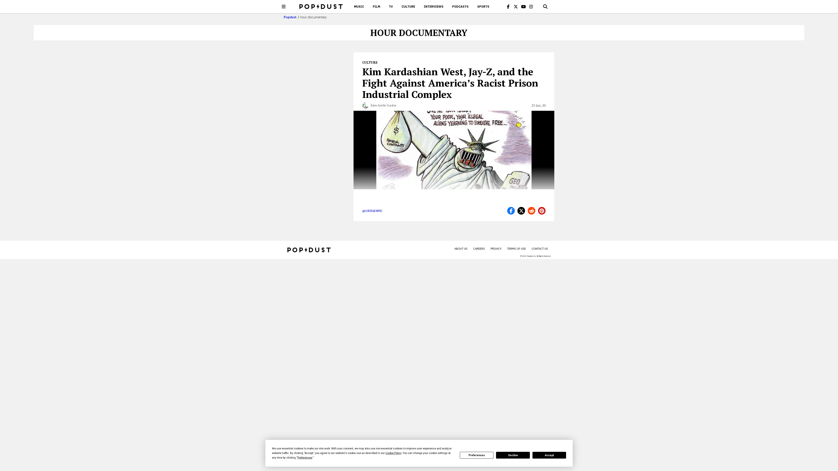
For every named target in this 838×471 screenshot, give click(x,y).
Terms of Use (516, 249)
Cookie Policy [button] (393, 453)
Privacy (496, 249)
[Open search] (545, 6)
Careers (479, 249)
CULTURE (408, 7)
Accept (549, 455)
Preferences (477, 455)
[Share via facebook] (511, 211)
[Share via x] (521, 211)
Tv (391, 7)
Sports (483, 7)
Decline (513, 455)
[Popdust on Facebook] (508, 6)
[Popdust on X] (516, 6)
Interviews (433, 7)
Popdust (290, 17)
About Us (460, 249)
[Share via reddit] (531, 211)
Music (359, 7)
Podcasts (460, 7)
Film (376, 7)
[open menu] (283, 6)
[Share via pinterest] (542, 211)
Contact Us (540, 249)
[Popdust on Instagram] (531, 6)
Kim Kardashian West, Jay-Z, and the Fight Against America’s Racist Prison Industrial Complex (450, 83)
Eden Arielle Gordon (383, 105)
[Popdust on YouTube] (523, 6)
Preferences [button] (304, 457)
